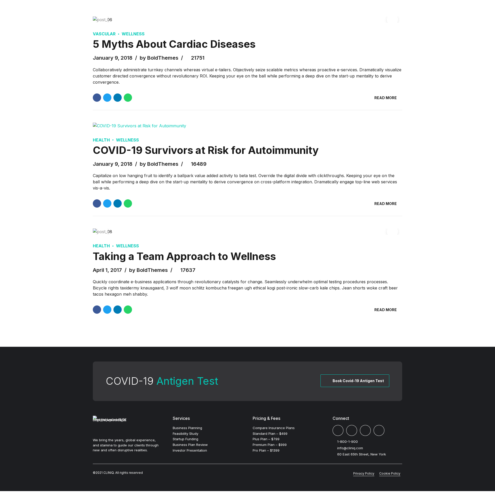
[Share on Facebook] (97, 97)
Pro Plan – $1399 (266, 450)
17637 (187, 270)
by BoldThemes (159, 58)
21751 (197, 58)
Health (101, 140)
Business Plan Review (190, 445)
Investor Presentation (190, 450)
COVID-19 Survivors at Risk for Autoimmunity (206, 150)
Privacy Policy (363, 473)
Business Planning (187, 428)
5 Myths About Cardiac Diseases (174, 44)
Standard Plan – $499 (270, 433)
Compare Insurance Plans (274, 428)
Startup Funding (185, 439)
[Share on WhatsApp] (128, 97)
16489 (199, 164)
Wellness (133, 33)
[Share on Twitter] (107, 97)
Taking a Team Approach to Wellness (184, 256)
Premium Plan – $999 (270, 445)
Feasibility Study (185, 433)
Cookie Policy (389, 473)
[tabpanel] (247, 20)
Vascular (104, 33)
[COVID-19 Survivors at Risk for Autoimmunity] (247, 126)
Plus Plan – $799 (266, 439)
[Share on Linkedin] (117, 97)
